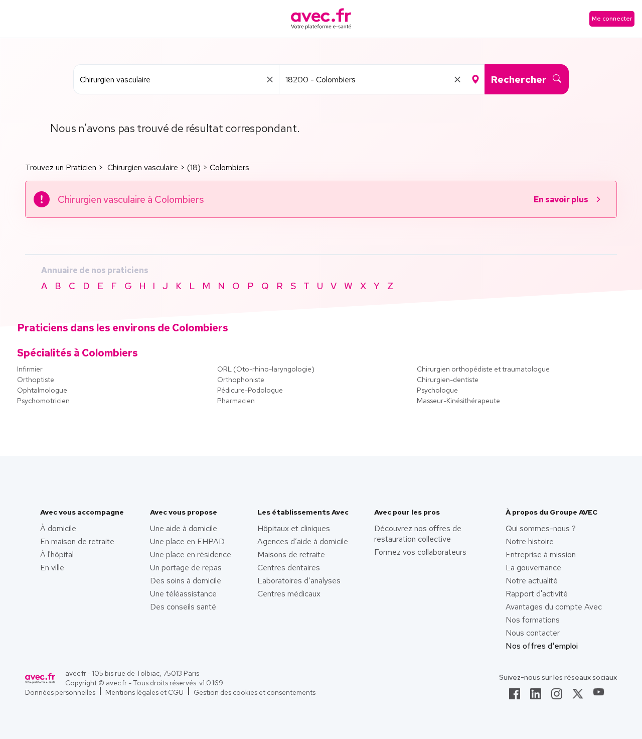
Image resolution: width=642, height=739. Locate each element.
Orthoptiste (35, 379)
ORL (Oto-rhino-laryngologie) (265, 369)
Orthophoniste (240, 379)
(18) (194, 167)
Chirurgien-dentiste (447, 379)
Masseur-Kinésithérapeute (458, 400)
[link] (514, 696)
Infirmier (30, 369)
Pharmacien (236, 400)
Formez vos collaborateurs (420, 552)
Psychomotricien (43, 400)
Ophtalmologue (42, 390)
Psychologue (437, 390)
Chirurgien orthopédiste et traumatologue (483, 369)
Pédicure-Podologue (250, 390)
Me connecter (612, 19)
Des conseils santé (183, 606)
